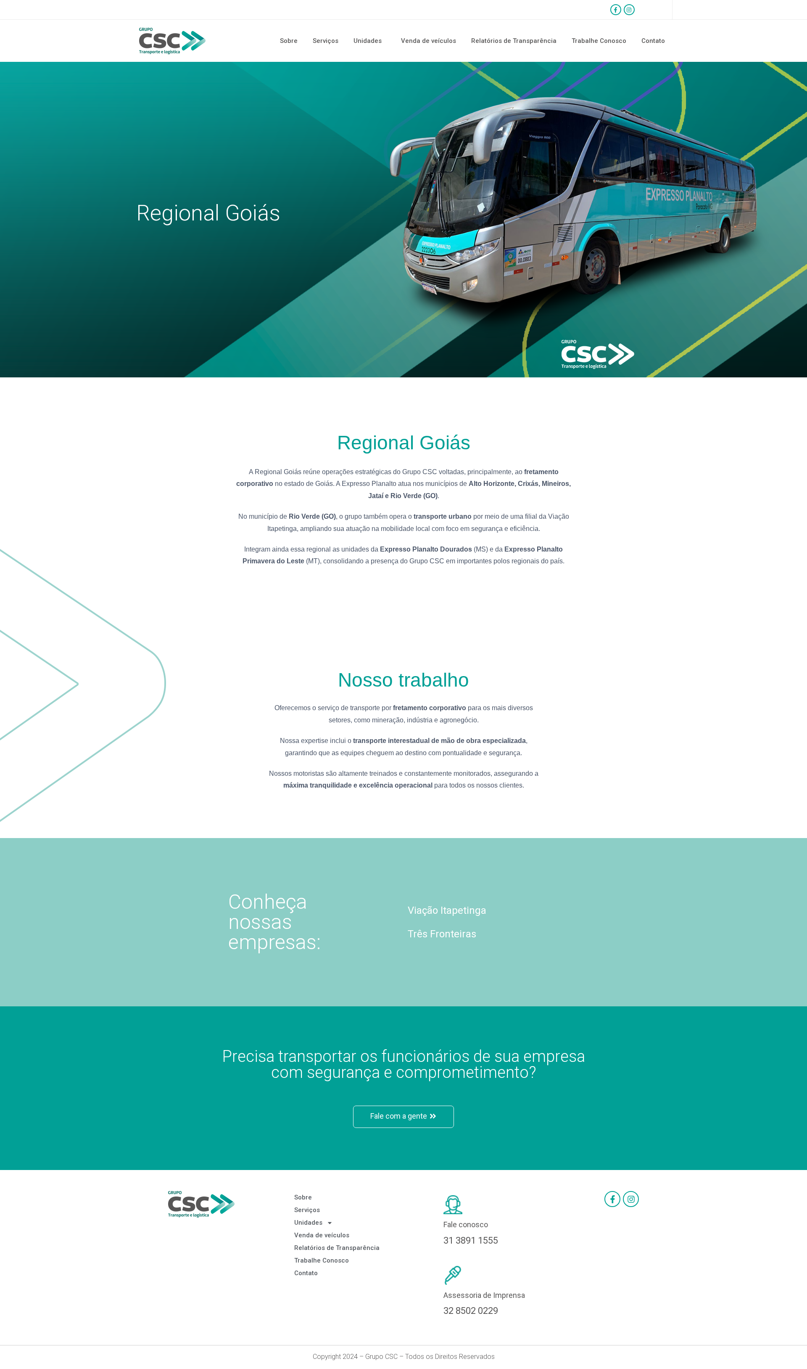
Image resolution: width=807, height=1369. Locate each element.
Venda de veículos (428, 41)
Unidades (367, 41)
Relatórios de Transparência (513, 41)
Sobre (289, 41)
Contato (653, 41)
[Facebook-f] (615, 9)
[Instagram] (629, 9)
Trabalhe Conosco (599, 41)
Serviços (325, 41)
